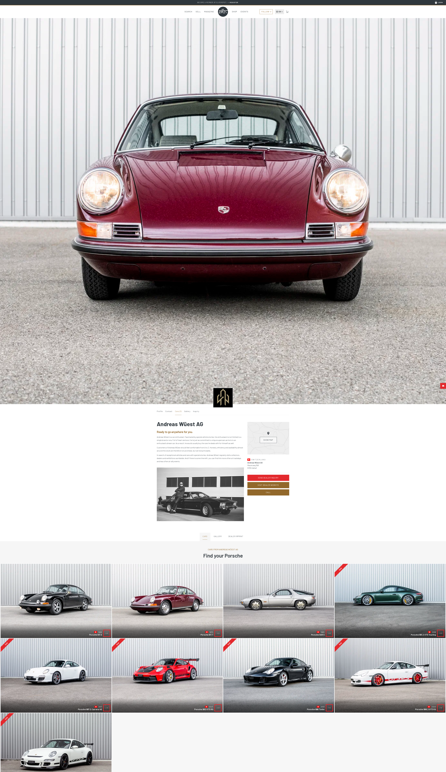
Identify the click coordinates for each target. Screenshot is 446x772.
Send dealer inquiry (268, 478)
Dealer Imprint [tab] (235, 536)
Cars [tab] (205, 536)
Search (188, 12)
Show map (268, 440)
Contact (168, 411)
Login (440, 2)
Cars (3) (178, 411)
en (279, 12)
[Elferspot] (223, 11)
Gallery (187, 411)
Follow (265, 12)
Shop (234, 12)
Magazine (209, 12)
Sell (198, 12)
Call (268, 492)
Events (244, 12)
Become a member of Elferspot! (217, 2)
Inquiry (196, 411)
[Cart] (287, 11)
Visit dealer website (268, 485)
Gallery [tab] (218, 536)
